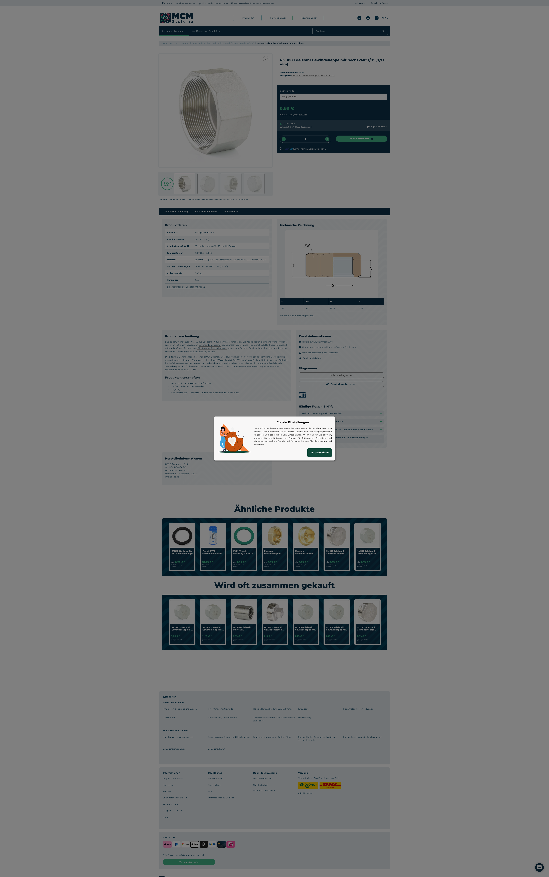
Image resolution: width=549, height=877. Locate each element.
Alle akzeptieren (319, 452)
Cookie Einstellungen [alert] (293, 422)
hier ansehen (320, 441)
